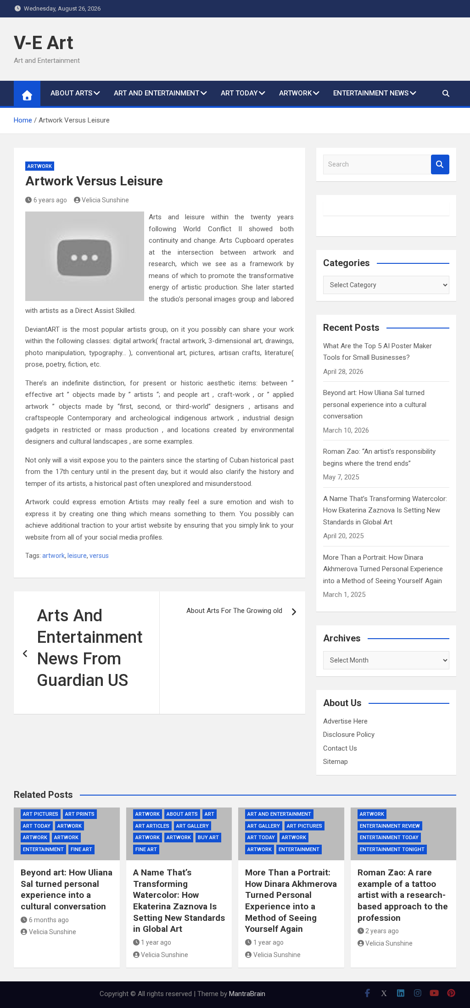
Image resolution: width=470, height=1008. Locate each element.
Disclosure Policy (349, 734)
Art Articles (152, 826)
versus (99, 555)
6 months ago (49, 920)
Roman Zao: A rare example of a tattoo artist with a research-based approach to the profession (403, 895)
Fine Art (81, 849)
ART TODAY (239, 93)
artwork (53, 555)
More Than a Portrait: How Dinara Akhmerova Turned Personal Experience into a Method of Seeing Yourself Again (383, 569)
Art (209, 814)
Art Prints (80, 814)
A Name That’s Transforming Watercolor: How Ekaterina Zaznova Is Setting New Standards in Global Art (385, 510)
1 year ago (156, 942)
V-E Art (43, 43)
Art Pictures (40, 814)
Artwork (40, 166)
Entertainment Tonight (392, 849)
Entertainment (43, 849)
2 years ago (382, 931)
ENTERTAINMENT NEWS (370, 93)
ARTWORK (295, 93)
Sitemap (335, 761)
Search (440, 164)
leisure (77, 555)
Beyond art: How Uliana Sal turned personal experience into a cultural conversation (374, 404)
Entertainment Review (390, 826)
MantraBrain (247, 994)
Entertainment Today (389, 838)
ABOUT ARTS (71, 93)
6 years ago (50, 200)
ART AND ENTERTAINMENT (156, 93)
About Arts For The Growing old (234, 611)
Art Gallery (192, 826)
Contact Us (340, 748)
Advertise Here (345, 721)
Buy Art (208, 838)
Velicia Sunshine (105, 200)
